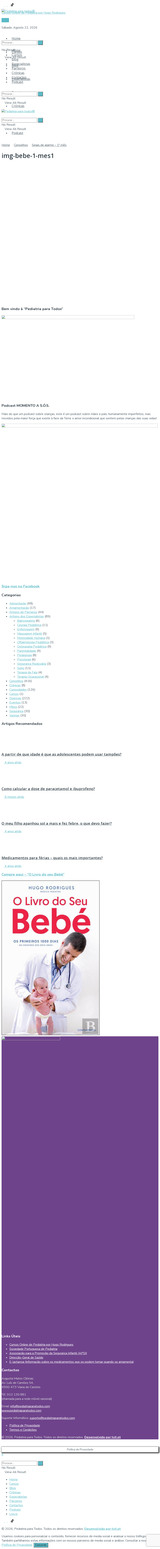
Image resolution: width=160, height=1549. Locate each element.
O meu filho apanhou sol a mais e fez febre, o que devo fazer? (57, 823)
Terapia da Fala (27, 672)
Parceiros (19, 68)
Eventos (15, 702)
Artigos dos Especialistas (26, 616)
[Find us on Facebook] (3, 5)
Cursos (17, 55)
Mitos (13, 707)
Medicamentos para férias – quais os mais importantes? (52, 857)
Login (5, 20)
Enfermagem (26, 629)
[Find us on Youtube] (9, 5)
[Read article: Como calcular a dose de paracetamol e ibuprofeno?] (80, 774)
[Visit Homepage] (18, 10)
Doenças (15, 698)
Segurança (16, 711)
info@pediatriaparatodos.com (30, 1406)
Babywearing (26, 621)
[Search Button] (3, 35)
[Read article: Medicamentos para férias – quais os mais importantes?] (80, 843)
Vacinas (14, 715)
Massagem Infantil (29, 634)
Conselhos (21, 145)
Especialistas (21, 64)
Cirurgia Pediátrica (29, 625)
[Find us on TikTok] (12, 5)
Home (16, 38)
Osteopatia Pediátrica (32, 646)
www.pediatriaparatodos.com (21, 1410)
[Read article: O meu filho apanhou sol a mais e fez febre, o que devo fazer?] (80, 808)
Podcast (17, 133)
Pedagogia (24, 655)
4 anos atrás (12, 762)
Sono (20, 668)
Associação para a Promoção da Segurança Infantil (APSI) (48, 1353)
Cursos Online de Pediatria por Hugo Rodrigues (41, 1344)
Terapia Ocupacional (30, 677)
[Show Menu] (3, 107)
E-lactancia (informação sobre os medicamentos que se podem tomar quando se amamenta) (71, 1362)
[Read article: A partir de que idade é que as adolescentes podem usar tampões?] (80, 739)
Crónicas (18, 106)
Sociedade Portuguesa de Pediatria (33, 1349)
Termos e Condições (23, 1430)
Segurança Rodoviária (31, 664)
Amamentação (19, 608)
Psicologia (24, 659)
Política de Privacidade (24, 1425)
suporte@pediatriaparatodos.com (52, 1418)
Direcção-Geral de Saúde (26, 1357)
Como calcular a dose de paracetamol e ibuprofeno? (48, 788)
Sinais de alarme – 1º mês (49, 145)
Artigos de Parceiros (23, 612)
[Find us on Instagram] (6, 5)
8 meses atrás (14, 797)
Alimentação (17, 603)
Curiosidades (18, 689)
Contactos (19, 77)
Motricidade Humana (31, 638)
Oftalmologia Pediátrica (33, 642)
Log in (13, 1514)
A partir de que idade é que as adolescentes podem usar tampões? (62, 754)
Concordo (41, 1545)
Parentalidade (26, 651)
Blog (15, 59)
